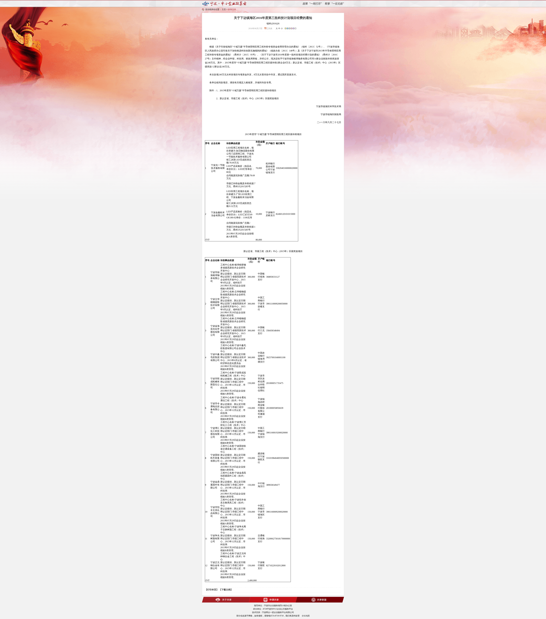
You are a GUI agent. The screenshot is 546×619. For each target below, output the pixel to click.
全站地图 (306, 616)
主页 (224, 9)
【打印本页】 (212, 589)
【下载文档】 (226, 589)
